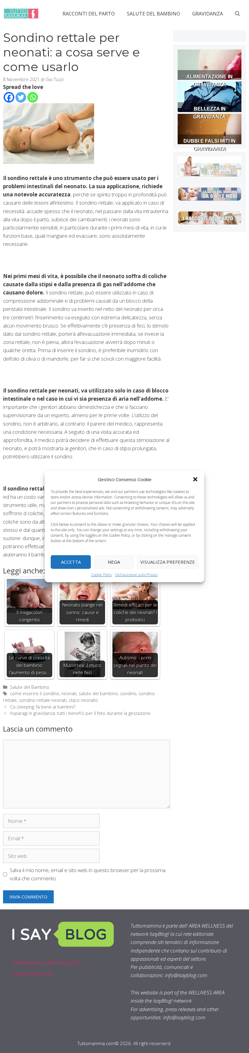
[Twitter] (20, 97)
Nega (114, 562)
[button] (195, 479)
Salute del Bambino (153, 13)
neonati (69, 693)
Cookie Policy (101, 574)
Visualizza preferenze (167, 562)
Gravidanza (207, 13)
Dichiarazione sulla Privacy (136, 574)
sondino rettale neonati (43, 700)
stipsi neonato (83, 700)
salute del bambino (98, 693)
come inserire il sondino (34, 693)
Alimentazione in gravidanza (209, 80)
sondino (128, 693)
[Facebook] (9, 97)
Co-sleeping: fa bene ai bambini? (42, 707)
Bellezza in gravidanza (209, 112)
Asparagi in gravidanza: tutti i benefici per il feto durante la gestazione (80, 713)
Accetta (71, 562)
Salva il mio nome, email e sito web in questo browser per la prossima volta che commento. (87, 874)
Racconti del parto (89, 13)
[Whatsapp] (32, 97)
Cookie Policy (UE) (32, 973)
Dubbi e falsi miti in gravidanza (209, 144)
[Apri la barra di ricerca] (237, 13)
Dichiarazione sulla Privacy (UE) (46, 962)
